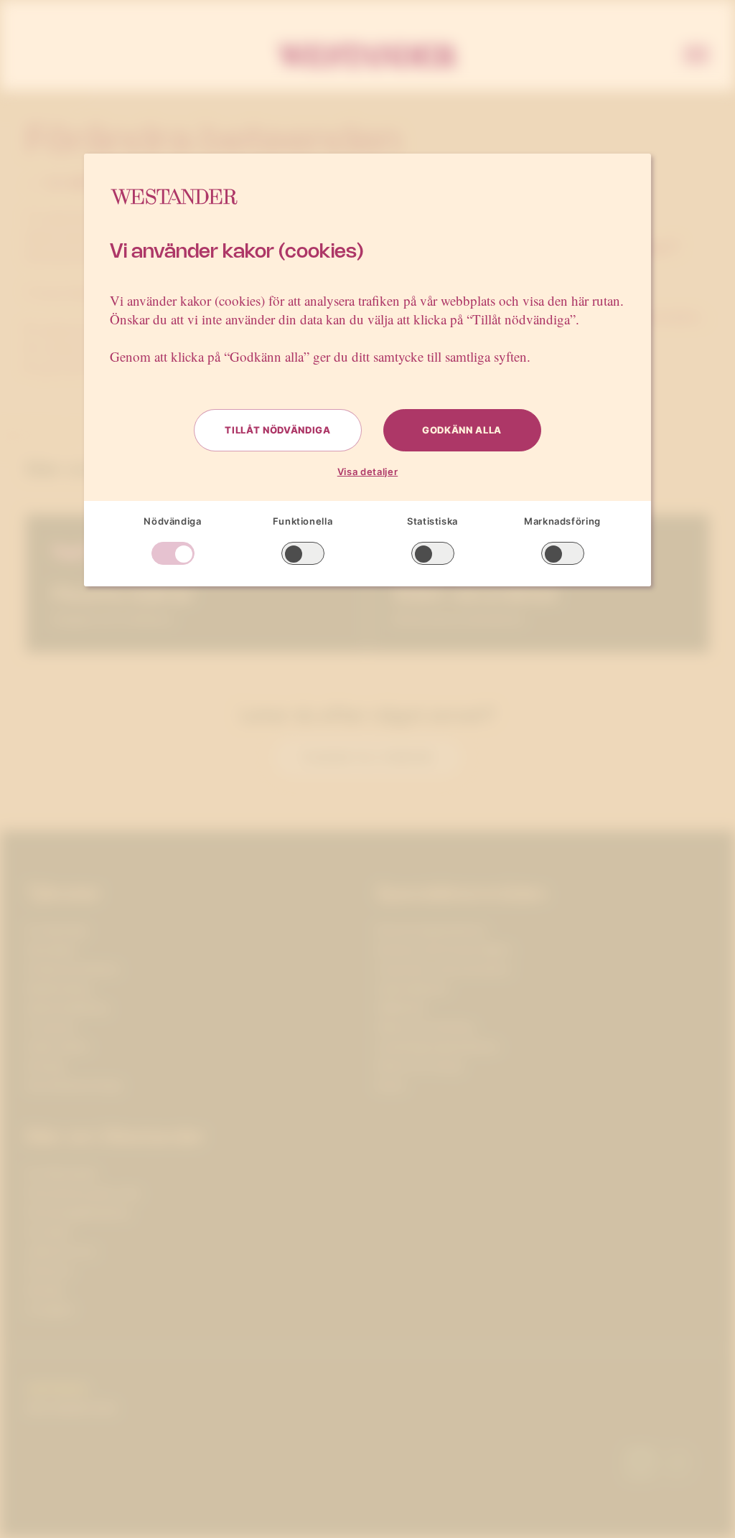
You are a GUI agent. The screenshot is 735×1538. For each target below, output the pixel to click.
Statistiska (432, 521)
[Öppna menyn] (696, 56)
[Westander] (367, 56)
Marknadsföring (562, 521)
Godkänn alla (462, 430)
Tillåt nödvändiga (277, 430)
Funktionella (303, 521)
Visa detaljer (367, 471)
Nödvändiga (173, 521)
